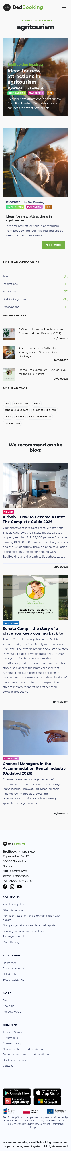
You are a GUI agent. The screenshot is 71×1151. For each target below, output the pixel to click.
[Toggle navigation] (64, 7)
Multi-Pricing (11, 942)
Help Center (10, 974)
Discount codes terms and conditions (26, 1054)
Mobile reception (13, 904)
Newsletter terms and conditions (23, 1049)
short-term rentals (44, 410)
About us (8, 1005)
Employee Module (14, 936)
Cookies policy (12, 1043)
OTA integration (13, 910)
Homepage (10, 963)
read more (53, 244)
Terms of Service (13, 1032)
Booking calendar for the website (23, 931)
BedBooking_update (16, 410)
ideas (37, 403)
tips (7, 403)
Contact (8, 1065)
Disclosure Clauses (14, 1060)
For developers (12, 1011)
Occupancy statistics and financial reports (29, 925)
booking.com (12, 423)
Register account (13, 968)
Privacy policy (11, 1037)
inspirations (21, 403)
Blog (6, 1000)
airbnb (20, 417)
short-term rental (40, 417)
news (8, 417)
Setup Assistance (13, 979)
